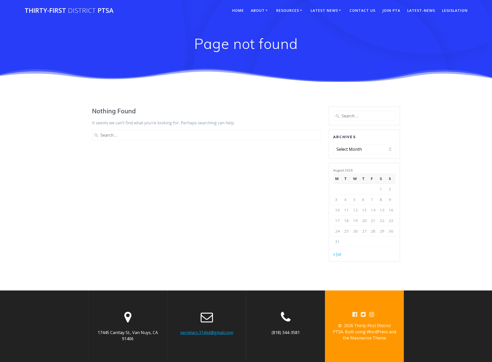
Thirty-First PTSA (69, 10)
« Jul (337, 254)
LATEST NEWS (324, 10)
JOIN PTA (391, 10)
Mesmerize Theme (368, 338)
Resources (287, 10)
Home (238, 10)
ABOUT (258, 10)
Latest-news (421, 10)
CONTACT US (362, 10)
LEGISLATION (455, 10)
